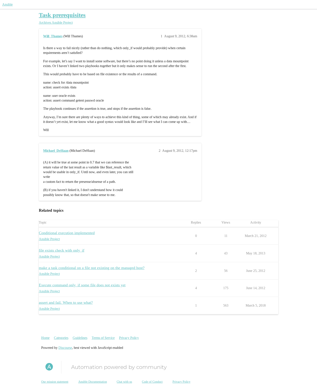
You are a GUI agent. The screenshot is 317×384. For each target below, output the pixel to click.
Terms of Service (103, 338)
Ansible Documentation (92, 381)
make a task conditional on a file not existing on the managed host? (91, 268)
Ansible (7, 4)
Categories (61, 338)
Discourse (65, 348)
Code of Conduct (152, 381)
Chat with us (124, 381)
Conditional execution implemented (67, 233)
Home (45, 338)
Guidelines (80, 338)
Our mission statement (54, 381)
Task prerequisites (62, 15)
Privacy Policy (129, 338)
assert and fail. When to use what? (66, 302)
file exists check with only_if (61, 250)
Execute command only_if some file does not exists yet (82, 285)
